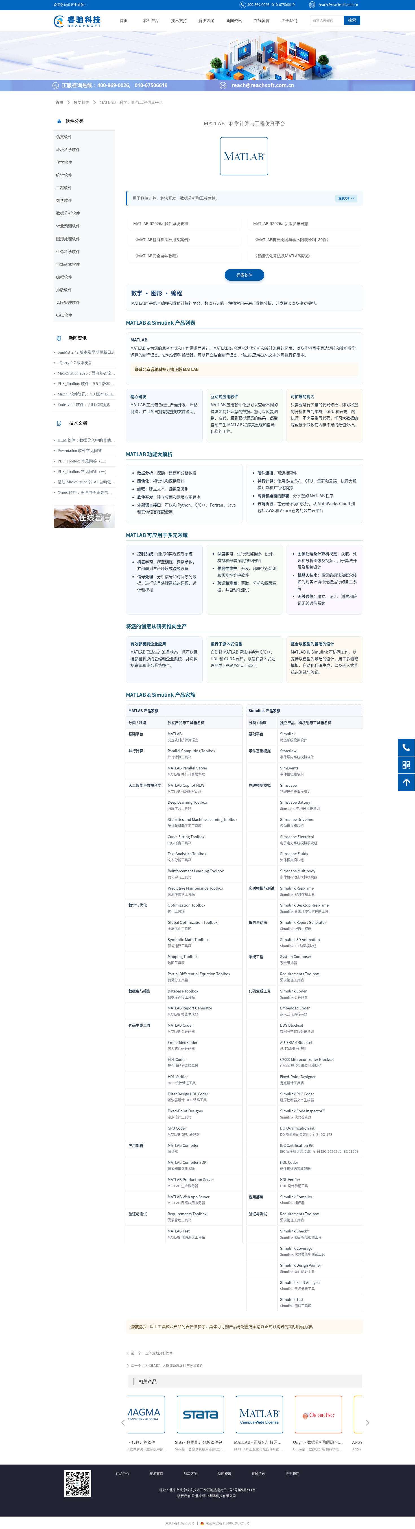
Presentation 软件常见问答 (80, 451)
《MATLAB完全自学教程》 (156, 255)
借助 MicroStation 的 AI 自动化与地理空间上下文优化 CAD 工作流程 (87, 482)
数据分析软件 (68, 213)
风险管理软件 (68, 302)
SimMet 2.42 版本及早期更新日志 (86, 352)
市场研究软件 (68, 264)
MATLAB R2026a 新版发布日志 (280, 223)
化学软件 (64, 162)
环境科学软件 (68, 150)
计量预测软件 (68, 226)
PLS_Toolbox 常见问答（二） (83, 461)
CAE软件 (64, 315)
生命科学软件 (68, 252)
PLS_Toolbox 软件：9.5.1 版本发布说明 (87, 384)
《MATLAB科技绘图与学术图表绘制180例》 (292, 239)
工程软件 (64, 188)
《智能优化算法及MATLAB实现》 (282, 255)
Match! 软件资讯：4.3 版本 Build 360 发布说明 (87, 394)
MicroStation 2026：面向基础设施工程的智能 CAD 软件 (87, 373)
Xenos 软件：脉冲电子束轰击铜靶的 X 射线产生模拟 (87, 492)
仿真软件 (64, 137)
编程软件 (64, 277)
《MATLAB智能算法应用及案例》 (162, 239)
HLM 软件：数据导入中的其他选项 (87, 440)
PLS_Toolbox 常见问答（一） (83, 472)
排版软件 (64, 290)
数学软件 (64, 200)
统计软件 (64, 175)
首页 (60, 102)
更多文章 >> (346, 198)
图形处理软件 (68, 239)
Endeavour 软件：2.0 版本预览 (84, 405)
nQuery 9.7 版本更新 (75, 363)
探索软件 (244, 275)
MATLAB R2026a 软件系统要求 (160, 223)
